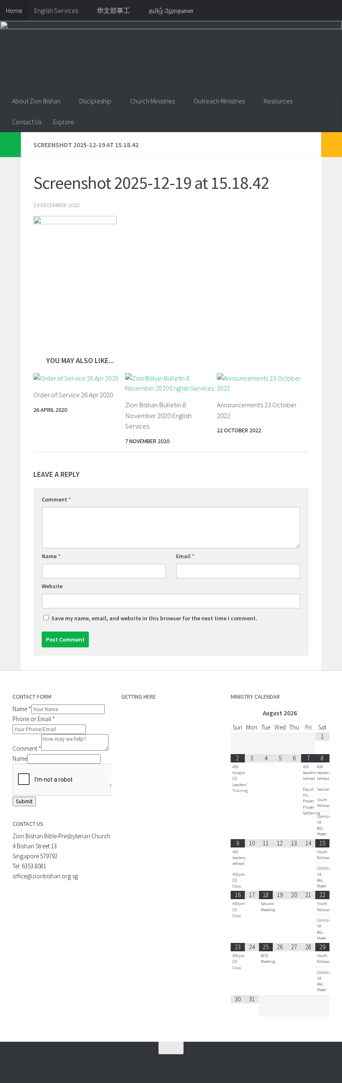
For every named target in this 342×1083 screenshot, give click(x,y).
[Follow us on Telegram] (145, 1064)
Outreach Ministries (219, 101)
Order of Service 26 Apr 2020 (73, 394)
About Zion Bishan (36, 101)
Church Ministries (152, 101)
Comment (56, 499)
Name (51, 556)
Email (185, 556)
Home (14, 10)
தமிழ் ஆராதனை (171, 10)
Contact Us (26, 122)
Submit (24, 801)
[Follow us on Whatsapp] (130, 1064)
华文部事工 (113, 10)
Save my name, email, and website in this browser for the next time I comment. (154, 618)
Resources (278, 101)
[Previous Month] (238, 713)
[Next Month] (322, 713)
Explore (63, 122)
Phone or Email (34, 719)
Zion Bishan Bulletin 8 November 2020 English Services (158, 415)
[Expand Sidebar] (10, 144)
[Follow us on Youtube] (160, 1064)
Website (52, 586)
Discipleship (95, 101)
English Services (56, 10)
